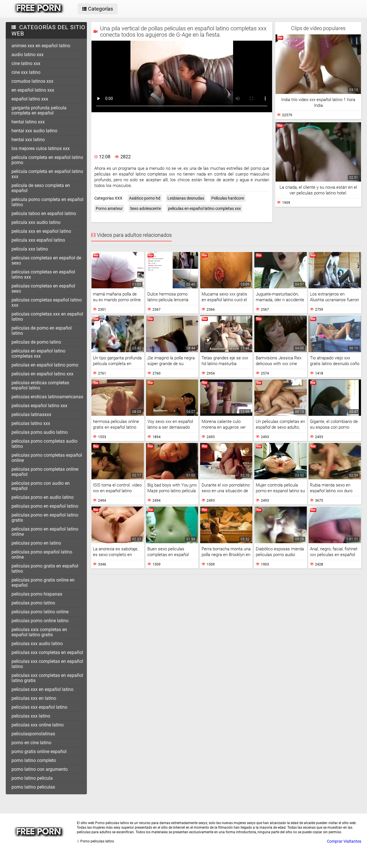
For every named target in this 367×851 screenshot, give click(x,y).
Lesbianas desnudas (185, 198)
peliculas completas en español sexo (43, 288)
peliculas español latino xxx (39, 405)
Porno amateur (109, 208)
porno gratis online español (39, 751)
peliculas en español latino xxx (42, 374)
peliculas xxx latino (30, 716)
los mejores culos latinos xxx (40, 148)
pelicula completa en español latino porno (47, 160)
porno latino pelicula (32, 778)
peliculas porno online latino (40, 620)
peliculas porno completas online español (44, 471)
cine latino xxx (25, 63)
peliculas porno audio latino (39, 432)
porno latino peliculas (33, 787)
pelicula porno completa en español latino (47, 202)
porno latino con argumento (39, 769)
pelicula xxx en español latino (41, 231)
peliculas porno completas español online (46, 457)
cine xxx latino (25, 72)
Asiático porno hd (144, 198)
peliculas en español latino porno (44, 365)
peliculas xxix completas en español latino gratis (39, 632)
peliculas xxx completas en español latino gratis (47, 678)
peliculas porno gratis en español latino (44, 568)
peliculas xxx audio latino (37, 643)
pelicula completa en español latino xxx (47, 174)
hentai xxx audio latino (34, 130)
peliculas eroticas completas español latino (40, 385)
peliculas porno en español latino (44, 506)
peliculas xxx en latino (33, 698)
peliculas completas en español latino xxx (43, 274)
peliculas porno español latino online (41, 554)
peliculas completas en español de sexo (46, 260)
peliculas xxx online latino (37, 725)
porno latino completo (33, 760)
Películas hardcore (227, 198)
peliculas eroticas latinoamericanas (47, 396)
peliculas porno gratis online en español (43, 582)
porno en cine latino (31, 742)
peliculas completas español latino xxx (46, 302)
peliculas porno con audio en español (40, 485)
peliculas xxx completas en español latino (47, 664)
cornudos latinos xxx (32, 81)
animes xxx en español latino (40, 45)
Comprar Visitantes (344, 841)
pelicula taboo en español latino (43, 213)
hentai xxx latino (28, 139)
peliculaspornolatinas (33, 733)
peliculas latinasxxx (31, 414)
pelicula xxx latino (29, 249)
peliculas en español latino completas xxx (38, 353)
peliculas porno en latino (36, 543)
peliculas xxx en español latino (42, 689)
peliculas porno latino (33, 603)
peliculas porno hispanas (36, 594)
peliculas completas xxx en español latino (47, 316)
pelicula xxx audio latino (35, 222)
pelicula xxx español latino (38, 240)
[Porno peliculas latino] (39, 11)
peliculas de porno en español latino (41, 330)
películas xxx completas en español (47, 652)
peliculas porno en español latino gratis (44, 517)
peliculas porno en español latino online (44, 531)
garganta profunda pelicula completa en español (39, 110)
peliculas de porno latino (36, 342)
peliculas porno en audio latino (42, 497)
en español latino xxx (32, 90)
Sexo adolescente (145, 208)
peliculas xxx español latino (39, 707)
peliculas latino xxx (30, 423)
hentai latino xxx (28, 122)
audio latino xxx (27, 54)
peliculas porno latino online (40, 611)
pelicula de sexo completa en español (40, 188)
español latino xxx (29, 99)
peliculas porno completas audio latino (44, 443)
